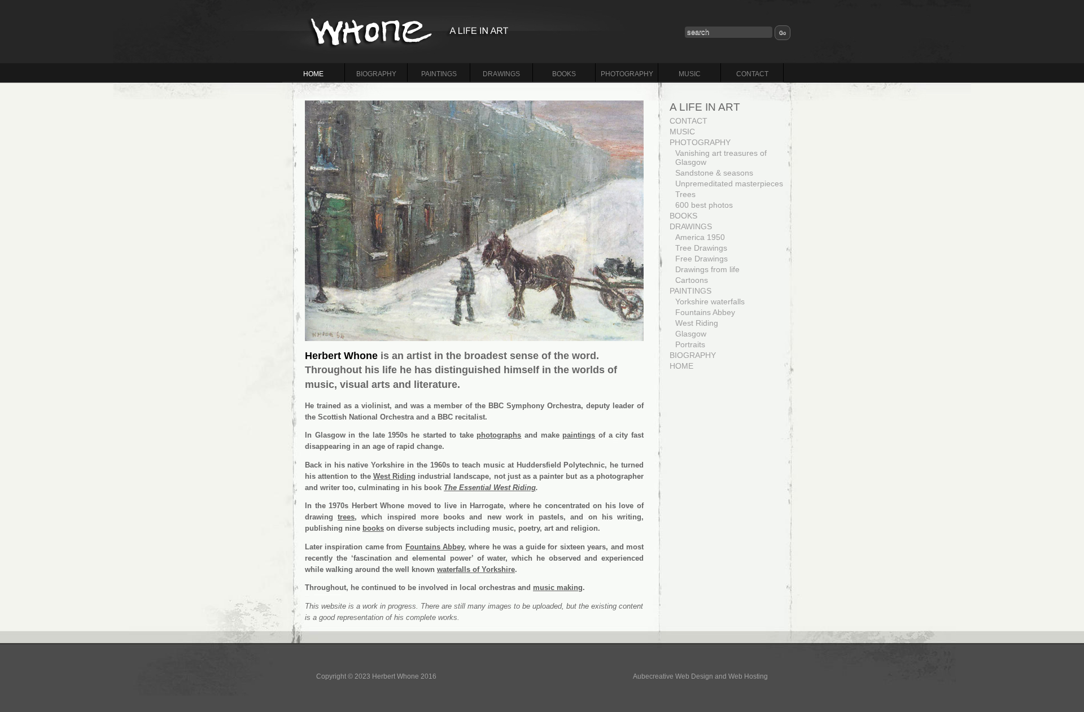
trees (346, 517)
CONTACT (752, 74)
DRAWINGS (501, 74)
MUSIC (690, 74)
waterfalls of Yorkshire (476, 569)
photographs (499, 435)
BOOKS (564, 74)
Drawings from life (707, 269)
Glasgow (690, 333)
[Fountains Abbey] (474, 221)
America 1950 (700, 237)
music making (558, 587)
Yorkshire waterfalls (710, 301)
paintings (578, 435)
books (373, 528)
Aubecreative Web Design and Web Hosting (700, 676)
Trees (685, 194)
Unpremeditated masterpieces (729, 183)
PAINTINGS (439, 74)
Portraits (690, 344)
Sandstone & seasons (714, 172)
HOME (313, 74)
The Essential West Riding (490, 487)
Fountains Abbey (434, 547)
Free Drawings (701, 258)
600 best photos (704, 204)
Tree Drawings (701, 247)
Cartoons (691, 280)
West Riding (394, 476)
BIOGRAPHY (376, 74)
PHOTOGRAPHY (627, 74)
